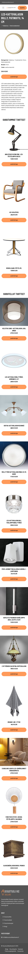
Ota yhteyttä (13, 949)
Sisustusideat (8, 920)
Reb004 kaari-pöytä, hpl (14, 268)
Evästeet (20, 949)
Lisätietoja (14, 77)
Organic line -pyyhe (14, 722)
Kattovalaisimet (15, 26)
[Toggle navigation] (3, 7)
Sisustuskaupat (8, 923)
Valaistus (5, 26)
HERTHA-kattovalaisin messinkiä (14, 426)
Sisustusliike (7, 917)
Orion (24, 60)
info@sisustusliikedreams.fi (8, 2)
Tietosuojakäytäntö (10, 951)
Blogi (5, 926)
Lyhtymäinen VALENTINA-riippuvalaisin (14, 666)
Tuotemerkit (18, 60)
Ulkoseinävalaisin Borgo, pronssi (14, 866)
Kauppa (22, 8)
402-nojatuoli (14, 212)
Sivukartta (20, 951)
